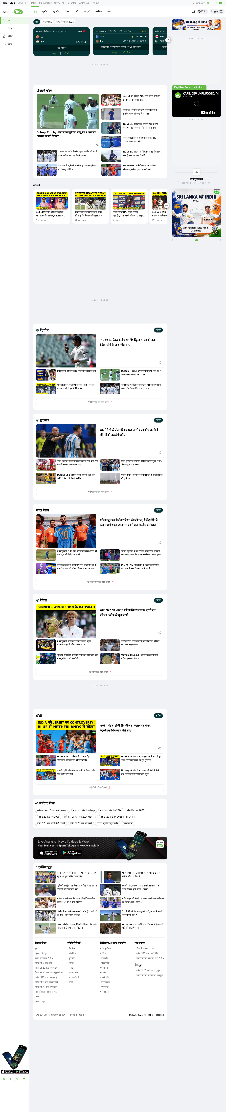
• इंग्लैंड (103, 972)
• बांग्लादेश (104, 958)
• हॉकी (70, 982)
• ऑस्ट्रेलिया (105, 948)
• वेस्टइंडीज (105, 982)
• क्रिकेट (71, 948)
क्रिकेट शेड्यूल (41, 953)
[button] (35, 11)
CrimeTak (59, 3)
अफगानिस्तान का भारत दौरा (46, 991)
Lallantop (72, 3)
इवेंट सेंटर (67, 53)
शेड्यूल (10, 28)
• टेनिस (70, 963)
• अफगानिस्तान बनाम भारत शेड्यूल (149, 975)
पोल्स (10, 44)
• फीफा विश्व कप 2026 (144, 948)
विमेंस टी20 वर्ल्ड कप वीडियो (46, 982)
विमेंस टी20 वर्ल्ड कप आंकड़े (46, 977)
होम (9, 20)
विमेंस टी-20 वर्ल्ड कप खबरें (46, 987)
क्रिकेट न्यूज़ (40, 1001)
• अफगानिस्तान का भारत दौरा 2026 (149, 958)
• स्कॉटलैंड (104, 977)
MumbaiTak (45, 3)
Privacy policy (57, 1014)
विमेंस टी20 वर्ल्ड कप (43, 963)
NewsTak (22, 3)
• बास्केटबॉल (73, 972)
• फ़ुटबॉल (71, 958)
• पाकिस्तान (105, 967)
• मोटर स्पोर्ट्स (73, 977)
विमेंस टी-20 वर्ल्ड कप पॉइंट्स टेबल (49, 972)
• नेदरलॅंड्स (104, 963)
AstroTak (84, 3)
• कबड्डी (71, 967)
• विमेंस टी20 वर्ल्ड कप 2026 (146, 953)
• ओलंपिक (72, 953)
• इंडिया (103, 953)
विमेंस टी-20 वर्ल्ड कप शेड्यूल (47, 967)
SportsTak (9, 3)
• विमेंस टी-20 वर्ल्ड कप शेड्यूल (147, 970)
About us (41, 1014)
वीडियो (10, 36)
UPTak (33, 3)
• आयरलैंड (104, 991)
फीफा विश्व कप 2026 (44, 958)
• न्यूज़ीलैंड (104, 987)
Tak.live (95, 3)
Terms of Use (76, 1014)
